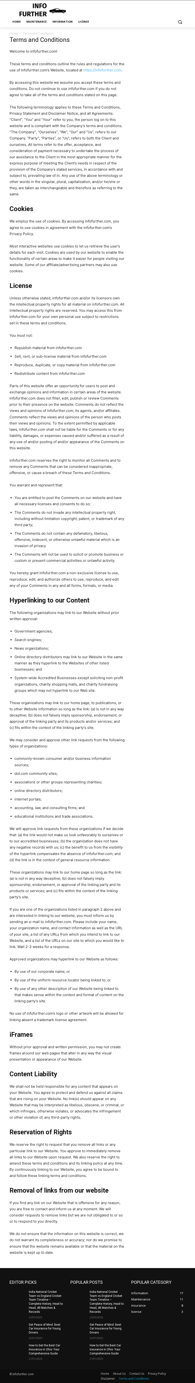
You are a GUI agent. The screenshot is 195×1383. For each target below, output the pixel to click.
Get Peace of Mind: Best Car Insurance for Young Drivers (45, 1328)
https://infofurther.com (102, 70)
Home (14, 33)
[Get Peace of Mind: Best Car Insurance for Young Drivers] (18, 1328)
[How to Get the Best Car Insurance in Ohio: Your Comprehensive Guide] (18, 1349)
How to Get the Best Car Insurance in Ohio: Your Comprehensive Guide (44, 1349)
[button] (179, 21)
